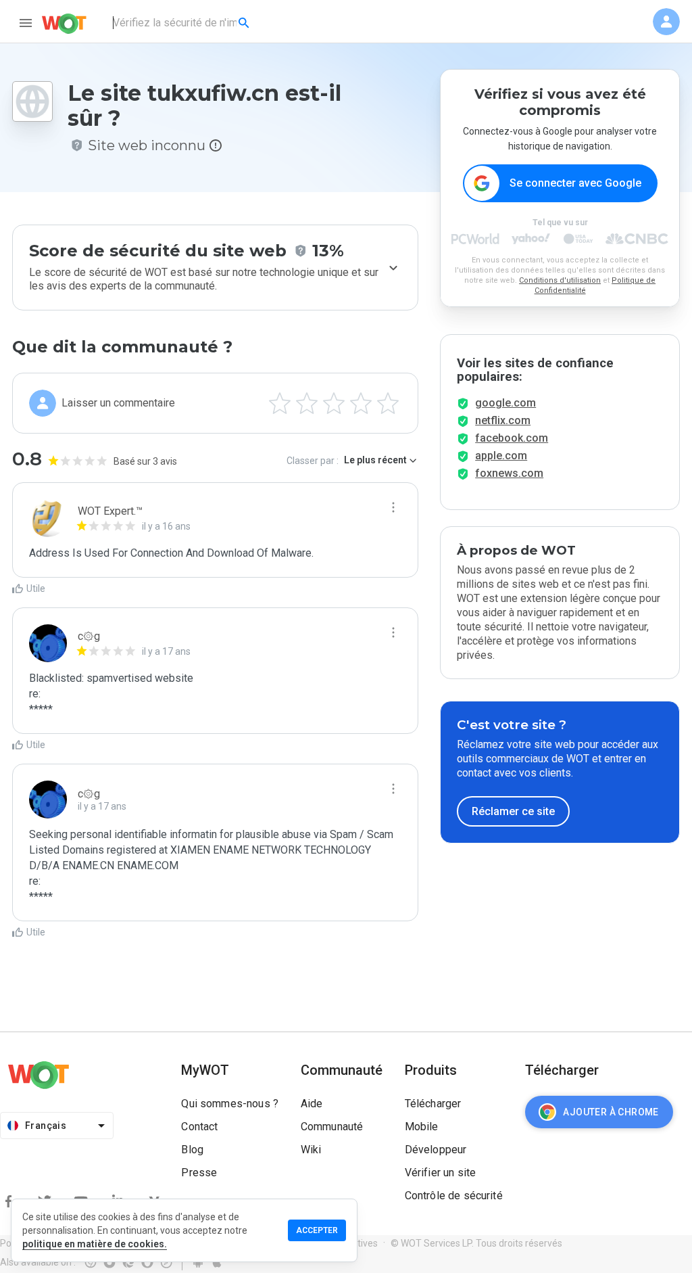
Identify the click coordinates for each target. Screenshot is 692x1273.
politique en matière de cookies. (94, 1244)
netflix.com (502, 420)
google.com (505, 402)
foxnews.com (509, 473)
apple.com (501, 455)
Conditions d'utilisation (560, 280)
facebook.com (511, 438)
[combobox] (182, 23)
